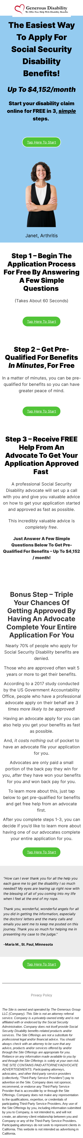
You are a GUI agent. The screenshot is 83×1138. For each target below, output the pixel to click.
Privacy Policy (41, 995)
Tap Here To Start (41, 142)
